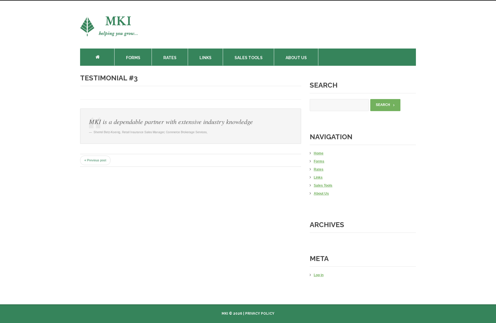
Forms (133, 57)
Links (205, 57)
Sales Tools (249, 57)
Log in (318, 275)
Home (101, 57)
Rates (170, 57)
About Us (296, 57)
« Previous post (95, 160)
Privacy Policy (259, 314)
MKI (225, 314)
